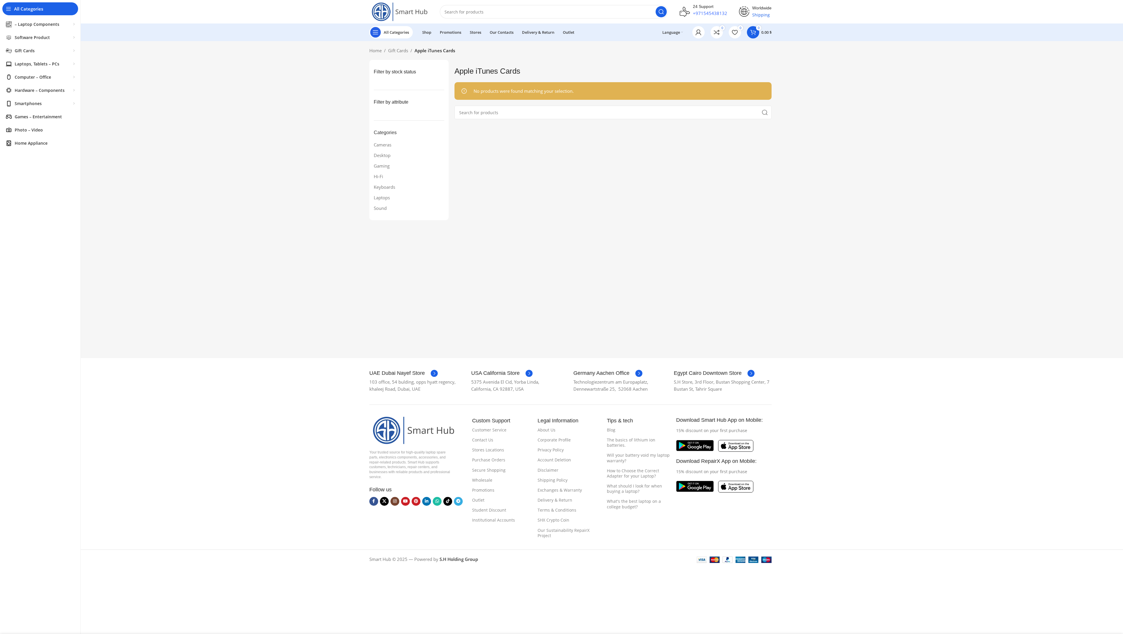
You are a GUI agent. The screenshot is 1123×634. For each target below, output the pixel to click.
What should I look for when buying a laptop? (634, 488)
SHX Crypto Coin (553, 520)
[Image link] (412, 430)
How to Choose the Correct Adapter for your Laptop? (633, 473)
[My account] (698, 32)
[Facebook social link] (373, 501)
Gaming (382, 166)
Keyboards (384, 187)
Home (375, 50)
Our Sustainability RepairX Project (564, 532)
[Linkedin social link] (426, 501)
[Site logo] (398, 11)
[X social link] (384, 501)
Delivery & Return (555, 500)
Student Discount (489, 510)
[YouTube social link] (405, 501)
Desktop (382, 155)
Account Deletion (554, 460)
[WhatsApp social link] (437, 501)
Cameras (382, 145)
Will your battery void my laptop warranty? (638, 457)
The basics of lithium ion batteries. (631, 442)
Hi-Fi (378, 176)
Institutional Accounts (493, 520)
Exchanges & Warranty (560, 490)
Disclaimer (548, 470)
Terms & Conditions (557, 510)
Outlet (478, 500)
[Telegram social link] (458, 501)
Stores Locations (488, 450)
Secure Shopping (489, 470)
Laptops (382, 197)
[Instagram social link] (394, 501)
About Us (546, 430)
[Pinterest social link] (416, 501)
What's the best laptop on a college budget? (634, 503)
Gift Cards (398, 50)
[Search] (661, 11)
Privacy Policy (551, 450)
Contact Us (482, 440)
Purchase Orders (488, 460)
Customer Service (489, 430)
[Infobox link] (403, 373)
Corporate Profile (554, 440)
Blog (611, 430)
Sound (380, 208)
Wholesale (482, 480)
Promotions (483, 490)
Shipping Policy (553, 480)
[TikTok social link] (447, 501)
